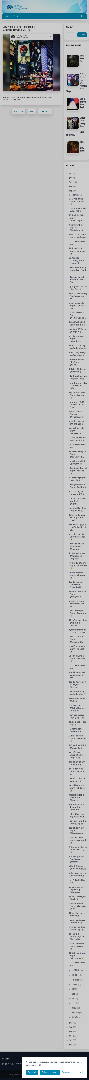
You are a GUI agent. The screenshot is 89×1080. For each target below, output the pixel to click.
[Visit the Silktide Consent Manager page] (81, 1072)
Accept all (32, 1072)
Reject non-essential (50, 1072)
